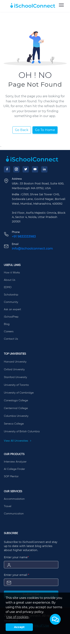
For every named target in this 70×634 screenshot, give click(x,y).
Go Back (22, 130)
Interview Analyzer (15, 461)
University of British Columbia (22, 431)
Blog (7, 324)
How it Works (12, 272)
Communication (14, 513)
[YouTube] (35, 169)
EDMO (7, 287)
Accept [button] (19, 627)
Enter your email (16, 575)
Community (11, 302)
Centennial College (16, 408)
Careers (8, 331)
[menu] (61, 5)
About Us (9, 280)
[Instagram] (16, 169)
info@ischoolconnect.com (32, 248)
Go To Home (45, 130)
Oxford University (14, 369)
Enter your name (16, 557)
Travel (7, 506)
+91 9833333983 (24, 236)
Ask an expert (12, 309)
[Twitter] (26, 169)
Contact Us (11, 339)
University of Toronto (16, 385)
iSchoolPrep (11, 316)
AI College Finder (14, 469)
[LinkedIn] (44, 169)
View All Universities (16, 440)
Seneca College (14, 423)
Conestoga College (16, 400)
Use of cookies (17, 617)
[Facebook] (7, 169)
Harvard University (15, 361)
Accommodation (14, 499)
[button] (55, 619)
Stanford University (15, 377)
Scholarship (11, 294)
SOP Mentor (11, 476)
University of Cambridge (19, 392)
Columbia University (16, 416)
